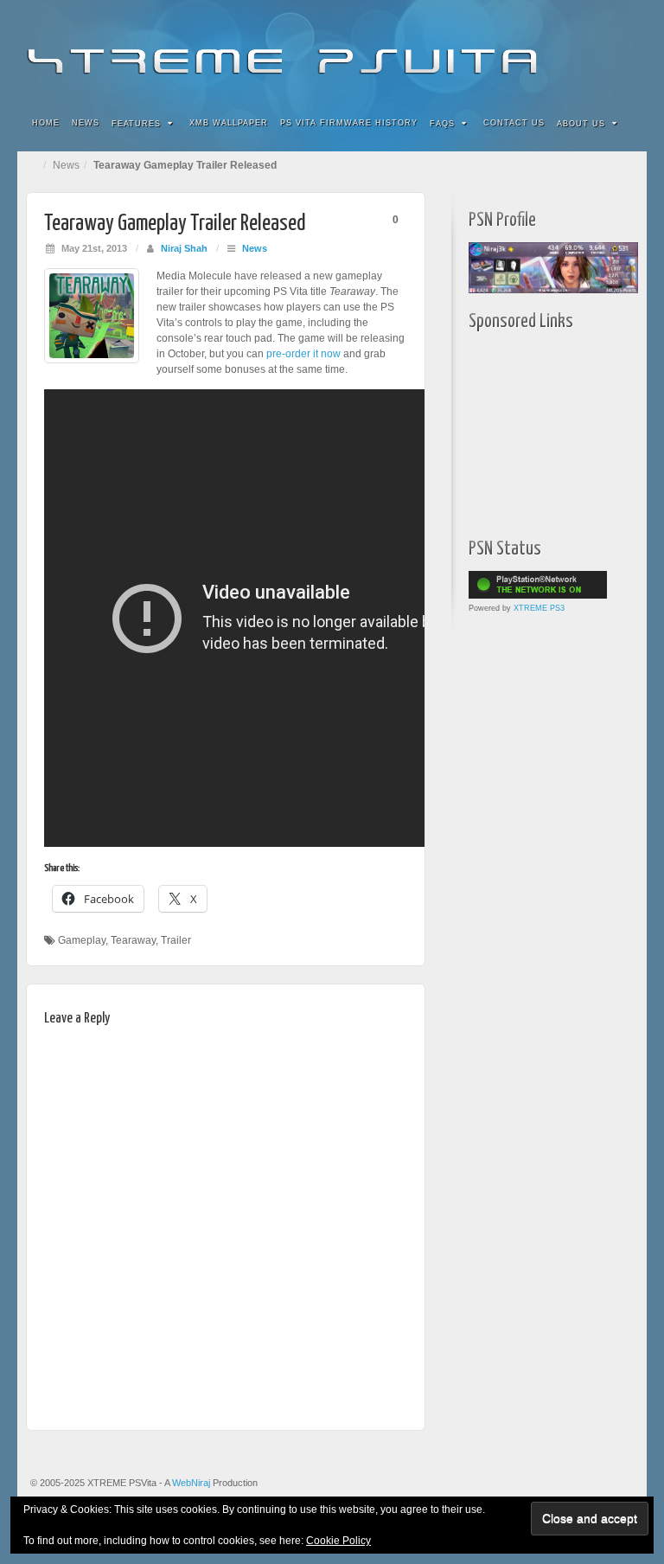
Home (46, 123)
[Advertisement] (566, 429)
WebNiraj (191, 1482)
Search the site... (622, 124)
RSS (622, 50)
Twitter (575, 50)
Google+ (552, 50)
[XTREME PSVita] (332, 49)
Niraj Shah (184, 248)
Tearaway (133, 940)
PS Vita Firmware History (349, 123)
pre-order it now (303, 354)
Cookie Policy (338, 1541)
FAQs (442, 123)
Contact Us (514, 123)
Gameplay (81, 940)
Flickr (529, 50)
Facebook (505, 50)
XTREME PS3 (539, 608)
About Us (581, 123)
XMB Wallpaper (228, 123)
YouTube (599, 50)
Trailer (176, 940)
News (85, 123)
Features (136, 123)
